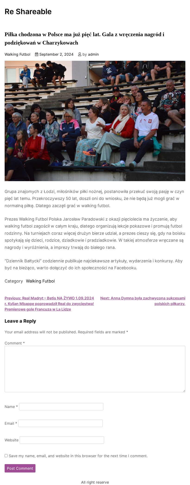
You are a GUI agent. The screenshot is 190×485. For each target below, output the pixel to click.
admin (93, 54)
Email (11, 423)
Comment (15, 343)
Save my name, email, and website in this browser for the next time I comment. (78, 455)
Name (11, 406)
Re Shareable (28, 11)
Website (12, 440)
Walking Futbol (17, 54)
